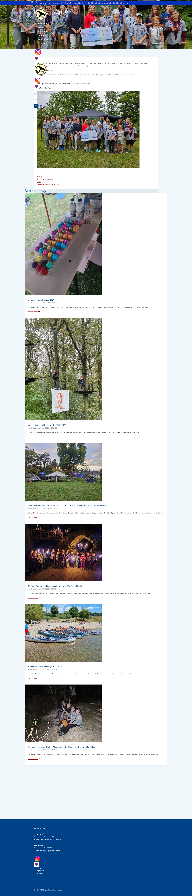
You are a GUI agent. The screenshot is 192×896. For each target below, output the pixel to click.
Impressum (40, 871)
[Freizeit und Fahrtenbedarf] (96, 864)
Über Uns (43, 27)
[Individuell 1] (96, 86)
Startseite (42, 23)
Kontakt (42, 43)
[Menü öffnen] (36, 106)
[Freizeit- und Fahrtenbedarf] (96, 58)
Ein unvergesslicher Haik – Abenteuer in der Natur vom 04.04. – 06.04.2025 (62, 747)
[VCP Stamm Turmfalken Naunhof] (96, 14)
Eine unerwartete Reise (45, 178)
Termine (42, 35)
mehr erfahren (34, 312)
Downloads (44, 39)
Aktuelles (43, 31)
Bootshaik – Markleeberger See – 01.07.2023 (48, 666)
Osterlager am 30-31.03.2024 (41, 300)
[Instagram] (96, 52)
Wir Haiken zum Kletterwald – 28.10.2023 (47, 425)
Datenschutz (40, 873)
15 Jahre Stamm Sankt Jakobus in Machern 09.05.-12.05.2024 (55, 586)
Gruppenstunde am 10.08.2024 (48, 183)
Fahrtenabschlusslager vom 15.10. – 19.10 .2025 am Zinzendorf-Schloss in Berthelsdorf (67, 505)
